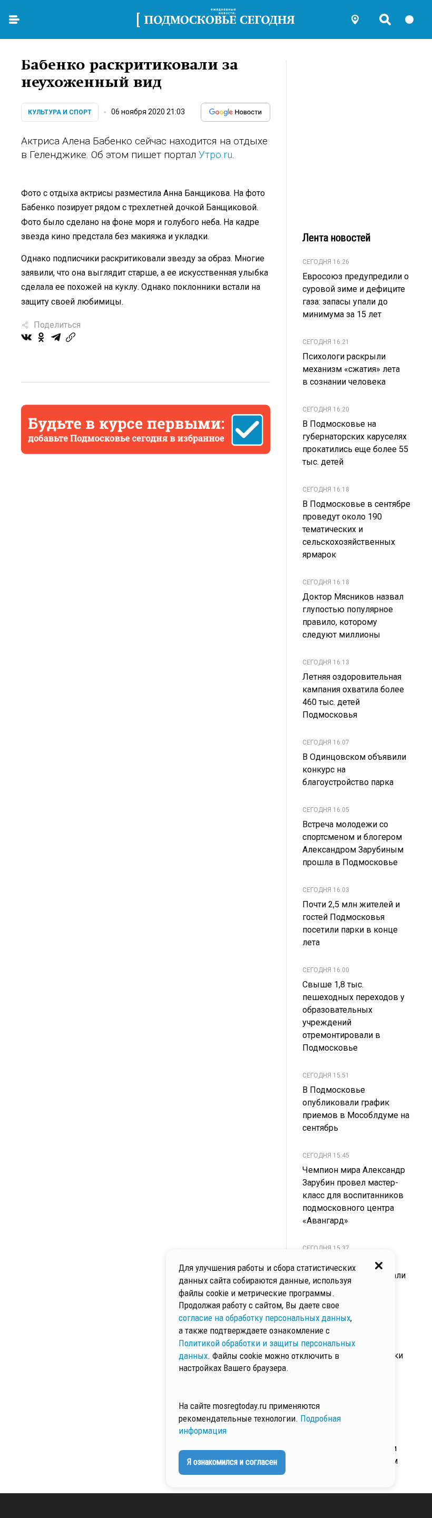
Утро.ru (215, 155)
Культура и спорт (60, 112)
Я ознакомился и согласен (232, 1462)
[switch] (414, 19)
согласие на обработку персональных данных (264, 1318)
